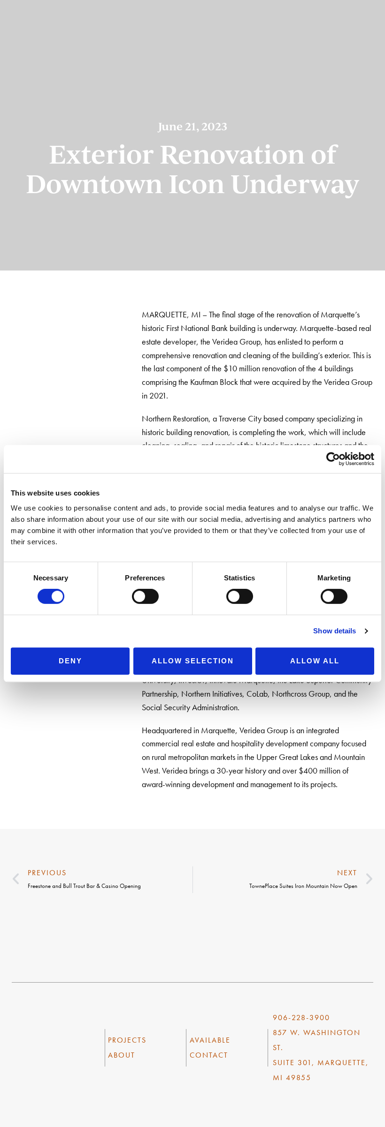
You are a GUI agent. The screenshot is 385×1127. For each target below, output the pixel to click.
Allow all (314, 661)
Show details (334, 631)
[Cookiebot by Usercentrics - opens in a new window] (333, 459)
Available (210, 1040)
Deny (70, 661)
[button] (375, 30)
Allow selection (193, 661)
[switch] (145, 596)
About (121, 1055)
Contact (209, 1055)
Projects (127, 1040)
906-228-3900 (301, 1017)
